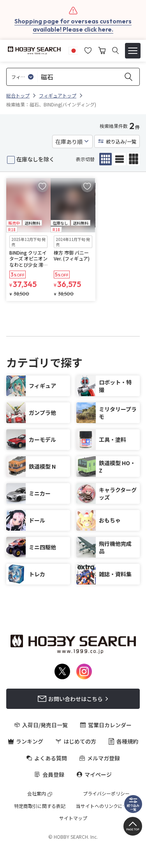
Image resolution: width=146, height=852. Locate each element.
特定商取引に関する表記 (39, 806)
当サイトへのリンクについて (106, 806)
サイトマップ (73, 818)
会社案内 (36, 793)
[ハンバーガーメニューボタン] (133, 50)
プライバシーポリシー (106, 793)
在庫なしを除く (35, 159)
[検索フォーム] (115, 50)
